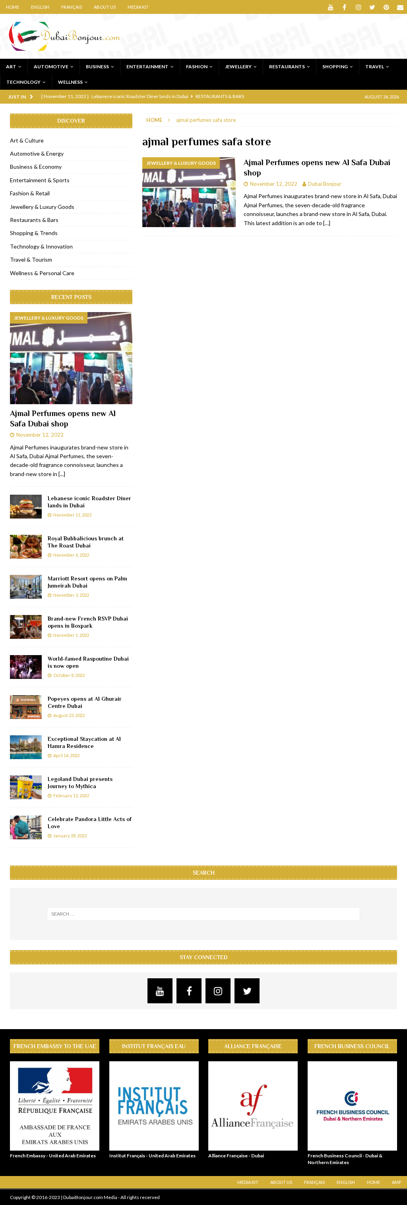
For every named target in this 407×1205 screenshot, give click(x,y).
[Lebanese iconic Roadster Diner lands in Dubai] (26, 507)
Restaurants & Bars (34, 219)
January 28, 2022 (70, 835)
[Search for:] (203, 914)
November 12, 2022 (273, 184)
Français (71, 7)
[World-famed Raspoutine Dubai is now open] (26, 667)
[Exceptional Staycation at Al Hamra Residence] (26, 747)
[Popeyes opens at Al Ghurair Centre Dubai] (26, 707)
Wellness (70, 82)
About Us (105, 7)
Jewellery (238, 66)
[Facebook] (344, 7)
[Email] (400, 7)
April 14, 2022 (66, 755)
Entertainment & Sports (40, 180)
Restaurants (287, 66)
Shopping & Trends (34, 232)
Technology (23, 82)
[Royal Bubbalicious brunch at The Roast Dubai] (26, 547)
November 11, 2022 (72, 514)
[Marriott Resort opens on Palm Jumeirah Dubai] (26, 587)
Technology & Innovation (41, 246)
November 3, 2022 (71, 595)
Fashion (196, 66)
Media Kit (138, 7)
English (40, 7)
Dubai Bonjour (324, 184)
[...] (61, 473)
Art (11, 66)
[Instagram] (358, 7)
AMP (396, 1182)
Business (97, 66)
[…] (326, 223)
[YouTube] (330, 7)
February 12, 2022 (71, 795)
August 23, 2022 (69, 715)
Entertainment (147, 66)
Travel (374, 66)
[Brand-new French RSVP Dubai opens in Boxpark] (26, 627)
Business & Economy (36, 166)
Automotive (51, 66)
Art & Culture (27, 140)
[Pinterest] (386, 7)
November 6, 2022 (71, 554)
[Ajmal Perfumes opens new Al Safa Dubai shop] (71, 358)
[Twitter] (372, 7)
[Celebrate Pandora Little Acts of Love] (26, 827)
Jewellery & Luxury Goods (42, 206)
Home (12, 7)
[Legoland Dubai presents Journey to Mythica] (26, 787)
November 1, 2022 (71, 635)
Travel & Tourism (31, 259)
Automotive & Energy (37, 153)
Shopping (335, 66)
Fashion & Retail (30, 193)
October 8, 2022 (69, 675)
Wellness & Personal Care (42, 273)
